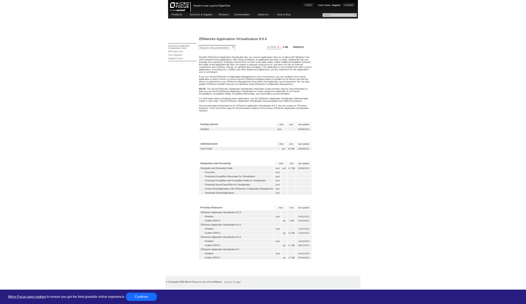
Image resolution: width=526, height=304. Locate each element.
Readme (205, 129)
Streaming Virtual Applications (219, 193)
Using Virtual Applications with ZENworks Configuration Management (239, 188)
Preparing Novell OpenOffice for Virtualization (227, 184)
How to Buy (284, 14)
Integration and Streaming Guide (217, 168)
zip (284, 221)
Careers (228, 282)
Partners (224, 14)
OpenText (224, 5)
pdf (283, 149)
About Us (263, 14)
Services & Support (201, 14)
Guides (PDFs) (212, 220)
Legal (237, 282)
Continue (141, 296)
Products (177, 14)
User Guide (206, 148)
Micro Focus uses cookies (27, 296)
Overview (210, 172)
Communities (242, 14)
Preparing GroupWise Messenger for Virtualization (230, 176)
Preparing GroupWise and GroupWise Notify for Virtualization (235, 180)
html (279, 129)
